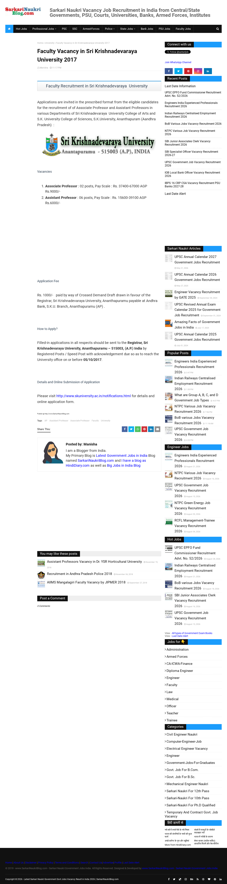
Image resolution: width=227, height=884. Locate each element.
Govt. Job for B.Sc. (181, 777)
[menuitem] (9, 29)
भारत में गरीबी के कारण (203, 836)
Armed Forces (177, 657)
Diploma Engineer (180, 671)
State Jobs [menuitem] (126, 28)
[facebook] (169, 71)
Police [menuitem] (108, 28)
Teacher (172, 713)
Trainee (172, 720)
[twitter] (178, 71)
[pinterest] (188, 71)
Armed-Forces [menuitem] (91, 28)
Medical (173, 699)
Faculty (95, 420)
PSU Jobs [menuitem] (164, 28)
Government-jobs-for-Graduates (191, 763)
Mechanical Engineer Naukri (187, 784)
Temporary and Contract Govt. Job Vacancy (191, 814)
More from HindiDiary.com (178, 844)
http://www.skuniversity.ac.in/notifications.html (93, 396)
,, (165, 309)
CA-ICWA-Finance (179, 664)
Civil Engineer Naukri (182, 734)
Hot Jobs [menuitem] (21, 28)
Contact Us (96, 862)
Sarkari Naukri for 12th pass (188, 791)
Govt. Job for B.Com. (183, 770)
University (49, 43)
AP (46, 420)
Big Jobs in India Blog (123, 465)
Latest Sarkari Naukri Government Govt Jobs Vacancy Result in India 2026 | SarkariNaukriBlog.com (71, 879)
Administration (178, 649)
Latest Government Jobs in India (121, 455)
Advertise (108, 862)
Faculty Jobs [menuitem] (183, 28)
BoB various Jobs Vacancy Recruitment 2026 (193, 123)
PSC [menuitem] (64, 28)
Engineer (173, 678)
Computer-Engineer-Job (184, 741)
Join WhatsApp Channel (178, 62)
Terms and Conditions (67, 862)
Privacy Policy (45, 862)
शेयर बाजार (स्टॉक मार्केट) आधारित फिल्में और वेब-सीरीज (206, 842)
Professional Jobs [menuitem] (43, 28)
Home (40, 43)
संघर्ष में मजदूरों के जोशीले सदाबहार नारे (204, 831)
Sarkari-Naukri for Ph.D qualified (191, 805)
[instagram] (198, 71)
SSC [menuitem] (74, 28)
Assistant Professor (58, 420)
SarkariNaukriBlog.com (96, 460)
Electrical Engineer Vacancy (187, 749)
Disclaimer (31, 862)
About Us (18, 862)
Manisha (44, 68)
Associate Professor (80, 420)
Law (170, 692)
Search (84, 862)
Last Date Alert (180, 636)
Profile (117, 862)
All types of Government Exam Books (192, 633)
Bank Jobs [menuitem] (147, 28)
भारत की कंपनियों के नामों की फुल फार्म (178, 835)
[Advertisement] (20, 97)
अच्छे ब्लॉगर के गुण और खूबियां (177, 840)
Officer (171, 706)
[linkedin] (208, 71)
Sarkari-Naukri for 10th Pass (188, 798)
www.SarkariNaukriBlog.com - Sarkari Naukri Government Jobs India (180, 868)
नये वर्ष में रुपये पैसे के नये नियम (177, 829)
